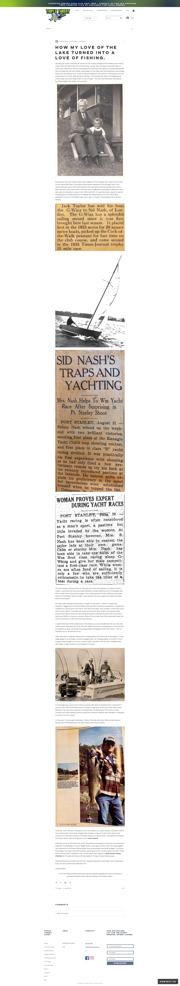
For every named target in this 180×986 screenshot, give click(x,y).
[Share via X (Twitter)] (61, 882)
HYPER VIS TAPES (48, 950)
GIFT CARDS (47, 961)
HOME (46, 943)
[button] (134, 10)
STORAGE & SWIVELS (50, 958)
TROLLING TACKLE (49, 947)
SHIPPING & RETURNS (68, 943)
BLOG (45, 976)
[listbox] (90, 18)
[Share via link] (70, 882)
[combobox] (114, 18)
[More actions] (123, 41)
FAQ (45, 980)
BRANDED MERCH (49, 954)
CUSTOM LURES (48, 965)
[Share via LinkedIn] (65, 882)
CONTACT (47, 972)
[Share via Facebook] (56, 882)
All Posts (48, 28)
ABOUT (46, 969)
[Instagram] (92, 958)
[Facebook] (87, 958)
